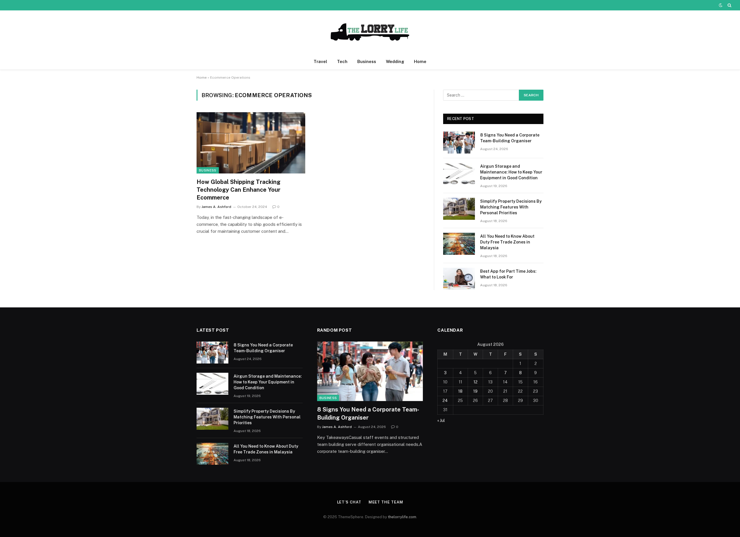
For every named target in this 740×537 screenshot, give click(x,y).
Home (420, 61)
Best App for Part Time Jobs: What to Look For (508, 274)
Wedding (395, 61)
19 (475, 391)
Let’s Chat (349, 502)
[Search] (728, 5)
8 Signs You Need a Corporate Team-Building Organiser (509, 138)
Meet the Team (386, 502)
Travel (320, 61)
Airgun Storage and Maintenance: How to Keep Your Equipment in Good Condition (511, 172)
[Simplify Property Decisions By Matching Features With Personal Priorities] (459, 209)
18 (460, 391)
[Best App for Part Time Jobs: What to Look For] (459, 279)
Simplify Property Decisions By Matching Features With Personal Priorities (511, 207)
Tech (342, 61)
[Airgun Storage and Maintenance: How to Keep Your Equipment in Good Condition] (459, 174)
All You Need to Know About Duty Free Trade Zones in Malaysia (507, 242)
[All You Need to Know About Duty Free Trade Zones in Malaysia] (459, 244)
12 (475, 382)
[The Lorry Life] (370, 32)
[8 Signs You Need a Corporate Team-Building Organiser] (459, 143)
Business (366, 61)
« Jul (441, 420)
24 (445, 400)
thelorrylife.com (402, 517)
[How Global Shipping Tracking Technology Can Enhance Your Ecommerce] (251, 143)
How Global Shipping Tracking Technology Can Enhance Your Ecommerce (238, 189)
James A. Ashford (216, 207)
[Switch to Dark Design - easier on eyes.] (720, 5)
